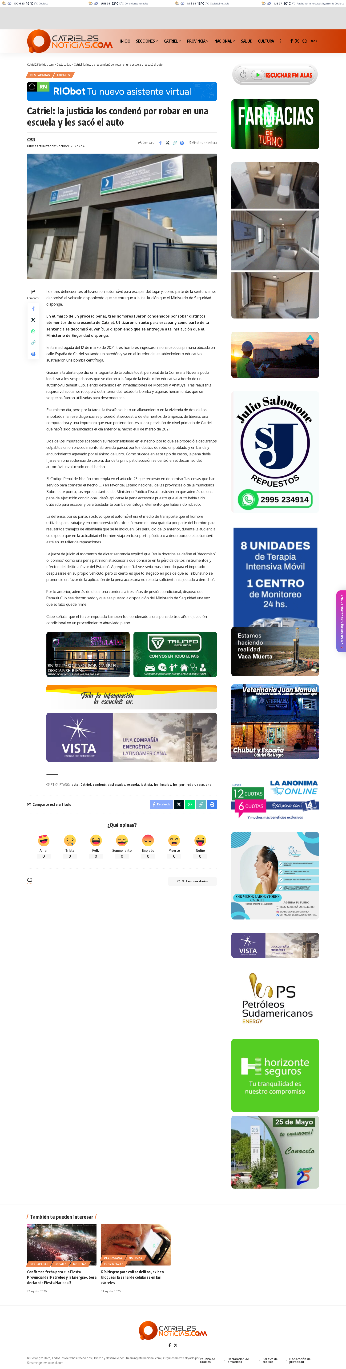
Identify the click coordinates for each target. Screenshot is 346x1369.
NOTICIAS (80, 1264)
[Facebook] (291, 41)
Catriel (107, 322)
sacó (200, 785)
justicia (146, 785)
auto (75, 785)
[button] (280, 41)
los (175, 785)
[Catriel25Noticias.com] (70, 41)
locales (165, 785)
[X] (297, 41)
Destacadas (40, 75)
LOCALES (63, 75)
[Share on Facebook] (160, 143)
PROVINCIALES (114, 1264)
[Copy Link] (175, 143)
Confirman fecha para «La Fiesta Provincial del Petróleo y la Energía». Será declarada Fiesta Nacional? (62, 1277)
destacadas (116, 785)
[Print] (182, 143)
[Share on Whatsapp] (33, 331)
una (208, 785)
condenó (99, 785)
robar (190, 785)
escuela (133, 785)
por (182, 785)
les (156, 785)
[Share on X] (167, 143)
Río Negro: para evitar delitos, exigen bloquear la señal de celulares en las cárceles (132, 1277)
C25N (31, 139)
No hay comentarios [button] (195, 881)
